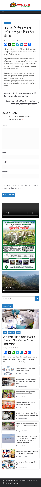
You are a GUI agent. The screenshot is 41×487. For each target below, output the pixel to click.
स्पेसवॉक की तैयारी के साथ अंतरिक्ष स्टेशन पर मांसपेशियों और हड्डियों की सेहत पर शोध (27, 414)
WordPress (15, 483)
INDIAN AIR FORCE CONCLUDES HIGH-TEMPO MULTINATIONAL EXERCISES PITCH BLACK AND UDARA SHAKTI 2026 (26, 440)
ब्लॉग (5, 332)
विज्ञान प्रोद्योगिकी (11, 332)
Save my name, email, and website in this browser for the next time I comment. (20, 186)
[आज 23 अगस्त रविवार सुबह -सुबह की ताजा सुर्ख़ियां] (8, 464)
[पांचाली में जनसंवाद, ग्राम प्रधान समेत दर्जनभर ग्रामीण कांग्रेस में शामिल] (8, 394)
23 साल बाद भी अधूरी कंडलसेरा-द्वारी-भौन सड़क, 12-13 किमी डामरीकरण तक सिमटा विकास (26, 426)
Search (37, 299)
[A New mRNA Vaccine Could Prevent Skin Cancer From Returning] (20, 319)
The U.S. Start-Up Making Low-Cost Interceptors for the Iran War (26, 381)
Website (5, 172)
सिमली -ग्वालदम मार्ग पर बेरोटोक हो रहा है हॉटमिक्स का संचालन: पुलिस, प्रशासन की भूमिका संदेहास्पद (21, 102)
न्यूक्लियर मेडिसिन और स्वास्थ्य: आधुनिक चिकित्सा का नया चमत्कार (26, 369)
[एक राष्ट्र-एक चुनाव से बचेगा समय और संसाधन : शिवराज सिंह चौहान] (8, 405)
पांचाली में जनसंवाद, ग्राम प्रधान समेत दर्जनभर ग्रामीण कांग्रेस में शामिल (25, 393)
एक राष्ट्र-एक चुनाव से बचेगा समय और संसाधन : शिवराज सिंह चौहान (25, 403)
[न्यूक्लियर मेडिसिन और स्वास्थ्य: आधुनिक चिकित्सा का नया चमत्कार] (8, 371)
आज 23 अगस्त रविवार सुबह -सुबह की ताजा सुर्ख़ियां (27, 463)
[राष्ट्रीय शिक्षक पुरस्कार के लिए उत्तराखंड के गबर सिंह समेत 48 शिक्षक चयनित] (8, 454)
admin (20, 40)
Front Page (7, 23)
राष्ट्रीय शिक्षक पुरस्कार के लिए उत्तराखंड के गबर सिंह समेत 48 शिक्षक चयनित (27, 452)
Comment (6, 125)
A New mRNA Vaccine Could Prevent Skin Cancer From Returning (19, 340)
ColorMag (5, 483)
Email (4, 162)
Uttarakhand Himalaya (21, 480)
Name (4, 153)
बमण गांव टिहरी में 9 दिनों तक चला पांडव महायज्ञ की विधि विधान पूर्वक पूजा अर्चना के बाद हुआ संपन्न (20, 94)
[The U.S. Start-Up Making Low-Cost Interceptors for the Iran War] (8, 382)
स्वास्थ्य (18, 332)
